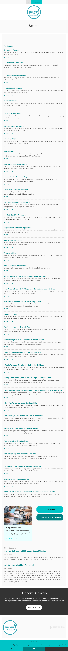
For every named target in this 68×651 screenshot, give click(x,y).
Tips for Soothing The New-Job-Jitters (18, 327)
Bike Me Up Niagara (10, 139)
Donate (37, 2)
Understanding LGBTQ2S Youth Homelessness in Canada (24, 340)
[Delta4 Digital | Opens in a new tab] (57, 627)
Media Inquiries (9, 151)
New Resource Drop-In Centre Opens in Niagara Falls (22, 302)
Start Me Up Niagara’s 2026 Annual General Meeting (25, 551)
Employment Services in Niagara (15, 164)
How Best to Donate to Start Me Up (16, 479)
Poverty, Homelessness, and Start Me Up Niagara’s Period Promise (27, 378)
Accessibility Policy (13, 645)
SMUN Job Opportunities (12, 113)
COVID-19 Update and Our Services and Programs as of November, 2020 (29, 492)
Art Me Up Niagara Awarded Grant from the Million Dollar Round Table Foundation (33, 390)
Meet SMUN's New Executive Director (17, 441)
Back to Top (26, 645)
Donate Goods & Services (13, 88)
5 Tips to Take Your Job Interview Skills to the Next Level (24, 365)
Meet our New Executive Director (15, 266)
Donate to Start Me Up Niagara (15, 215)
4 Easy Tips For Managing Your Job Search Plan (21, 403)
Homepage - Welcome (11, 50)
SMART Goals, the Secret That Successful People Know (23, 416)
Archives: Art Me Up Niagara (14, 126)
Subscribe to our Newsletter (49, 517)
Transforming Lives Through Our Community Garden (22, 466)
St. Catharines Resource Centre (15, 75)
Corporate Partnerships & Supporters (17, 228)
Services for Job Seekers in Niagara (16, 177)
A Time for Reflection (11, 314)
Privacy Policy (4, 645)
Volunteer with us (10, 253)
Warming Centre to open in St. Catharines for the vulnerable (25, 276)
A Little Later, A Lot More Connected (19, 565)
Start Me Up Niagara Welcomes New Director (20, 454)
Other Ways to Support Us (13, 240)
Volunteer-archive (10, 101)
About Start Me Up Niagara (13, 63)
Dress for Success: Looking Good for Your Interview (22, 352)
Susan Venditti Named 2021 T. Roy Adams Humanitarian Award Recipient (29, 289)
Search (20, 645)
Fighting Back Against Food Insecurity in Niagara (21, 428)
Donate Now (50, 509)
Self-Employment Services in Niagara (17, 202)
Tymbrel (65, 645)
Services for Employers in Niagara (16, 189)
